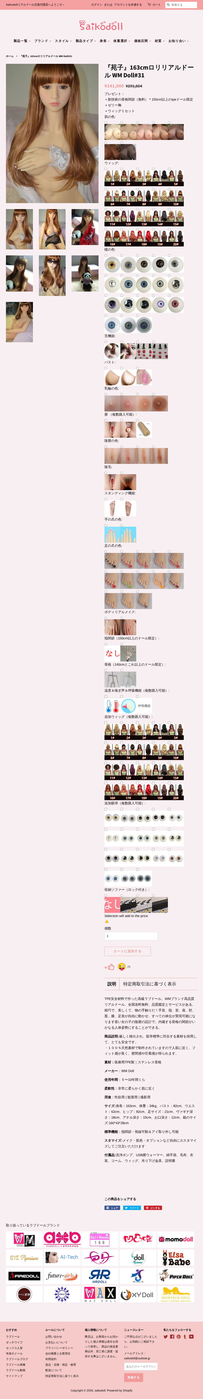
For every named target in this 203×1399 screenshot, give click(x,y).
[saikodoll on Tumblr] (185, 1337)
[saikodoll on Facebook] (172, 1337)
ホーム (10, 56)
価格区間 (141, 41)
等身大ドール (14, 1353)
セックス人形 (14, 1348)
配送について (53, 1370)
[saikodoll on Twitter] (166, 1337)
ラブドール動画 (15, 1370)
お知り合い (178, 41)
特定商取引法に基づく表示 (149, 984)
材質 (159, 41)
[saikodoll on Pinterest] (178, 1337)
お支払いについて (56, 1342)
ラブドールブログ (17, 1359)
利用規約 (50, 1359)
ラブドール (13, 1336)
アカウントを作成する (128, 5)
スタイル (62, 41)
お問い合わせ (53, 1336)
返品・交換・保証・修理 (60, 1364)
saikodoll (100, 1390)
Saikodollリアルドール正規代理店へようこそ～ (35, 5)
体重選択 (120, 41)
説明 (111, 984)
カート (156, 5)
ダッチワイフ (14, 1342)
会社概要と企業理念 (57, 1353)
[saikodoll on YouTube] (191, 1337)
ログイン (96, 5)
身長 (104, 41)
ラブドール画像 (15, 1364)
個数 (107, 928)
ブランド (41, 41)
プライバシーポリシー (59, 1348)
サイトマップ (14, 1376)
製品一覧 (21, 41)
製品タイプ (85, 41)
